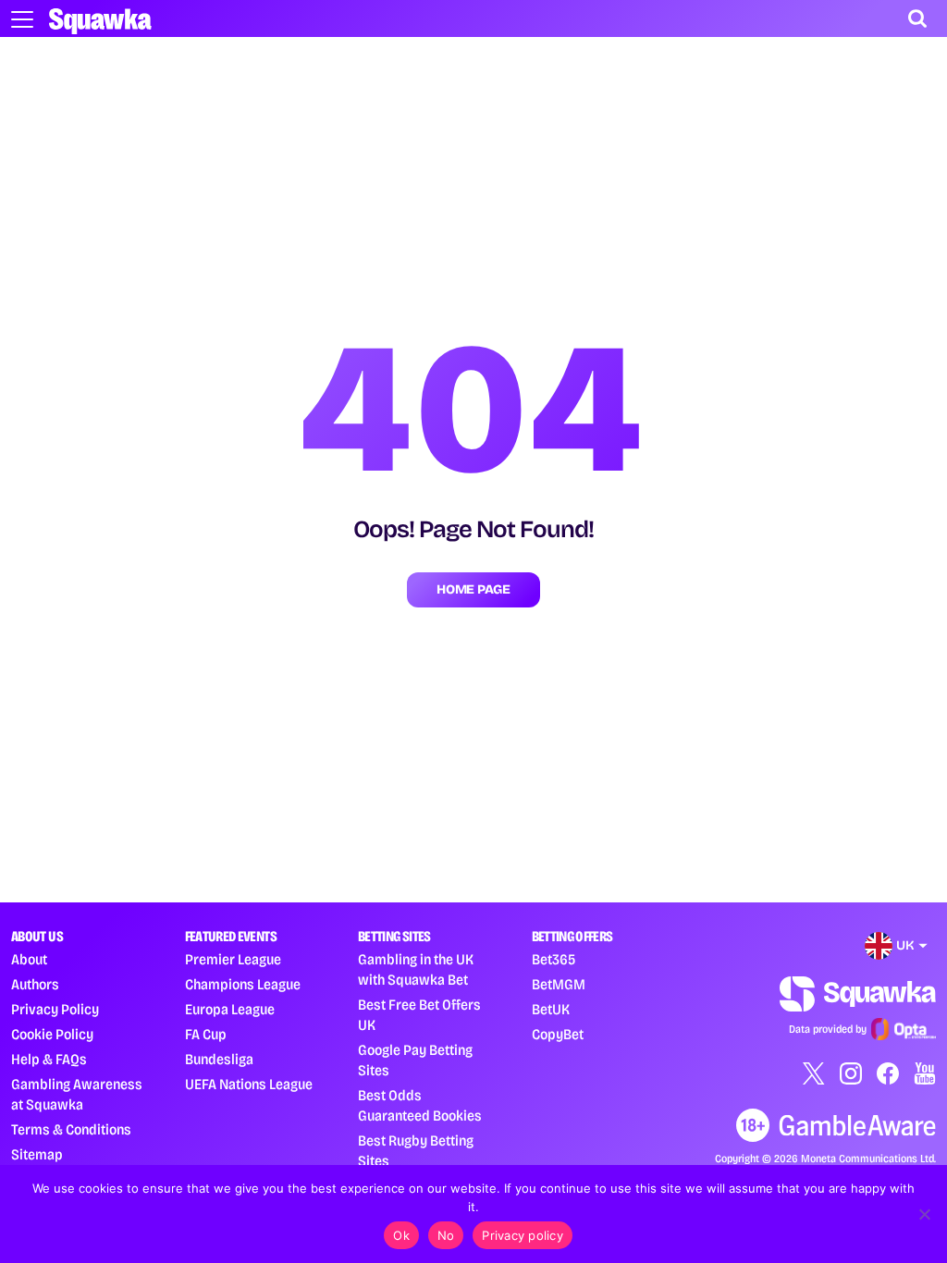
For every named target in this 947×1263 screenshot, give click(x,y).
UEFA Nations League (249, 1084)
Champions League (243, 984)
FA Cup (206, 1034)
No (446, 1235)
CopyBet (558, 1034)
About (29, 959)
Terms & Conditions (71, 1129)
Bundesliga (219, 1059)
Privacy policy (522, 1235)
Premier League (233, 959)
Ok (401, 1235)
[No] (924, 1214)
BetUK (551, 1009)
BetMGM (558, 984)
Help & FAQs (49, 1059)
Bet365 (553, 959)
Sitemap (37, 1154)
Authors (35, 984)
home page (473, 589)
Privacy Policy (55, 1009)
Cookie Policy (52, 1034)
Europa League (230, 1009)
